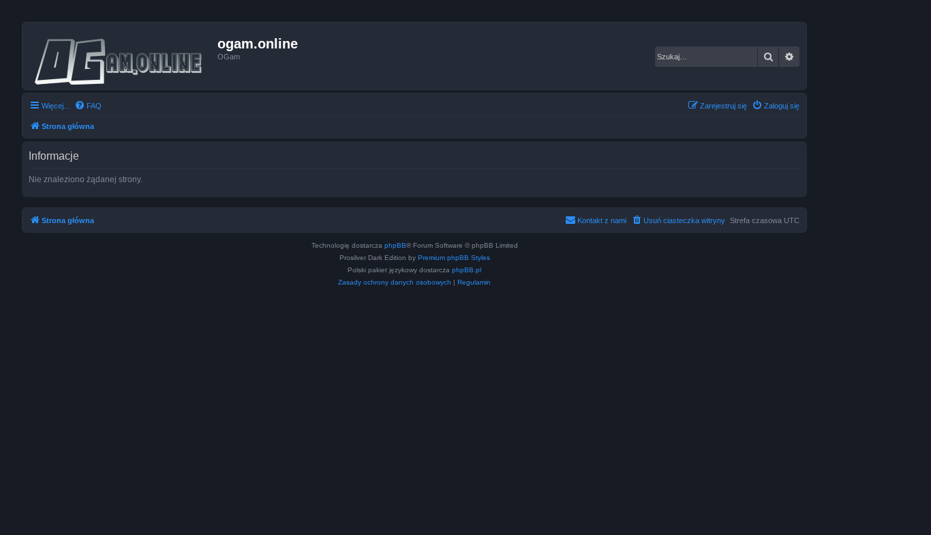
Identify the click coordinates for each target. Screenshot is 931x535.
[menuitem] (88, 106)
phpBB (395, 245)
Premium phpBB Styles (454, 257)
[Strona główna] (121, 56)
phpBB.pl (466, 270)
